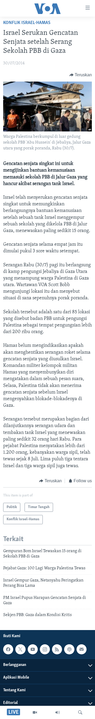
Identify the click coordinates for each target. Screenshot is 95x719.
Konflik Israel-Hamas (26, 23)
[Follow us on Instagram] (45, 649)
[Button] (80, 75)
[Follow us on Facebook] (8, 649)
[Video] (35, 712)
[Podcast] (69, 649)
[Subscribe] (82, 649)
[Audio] (57, 712)
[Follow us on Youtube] (33, 649)
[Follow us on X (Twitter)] (20, 649)
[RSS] (57, 649)
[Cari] (80, 712)
